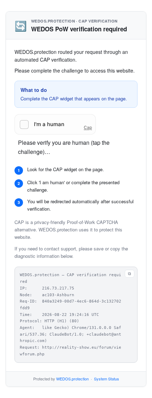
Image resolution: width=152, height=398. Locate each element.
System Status (106, 378)
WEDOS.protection (72, 378)
